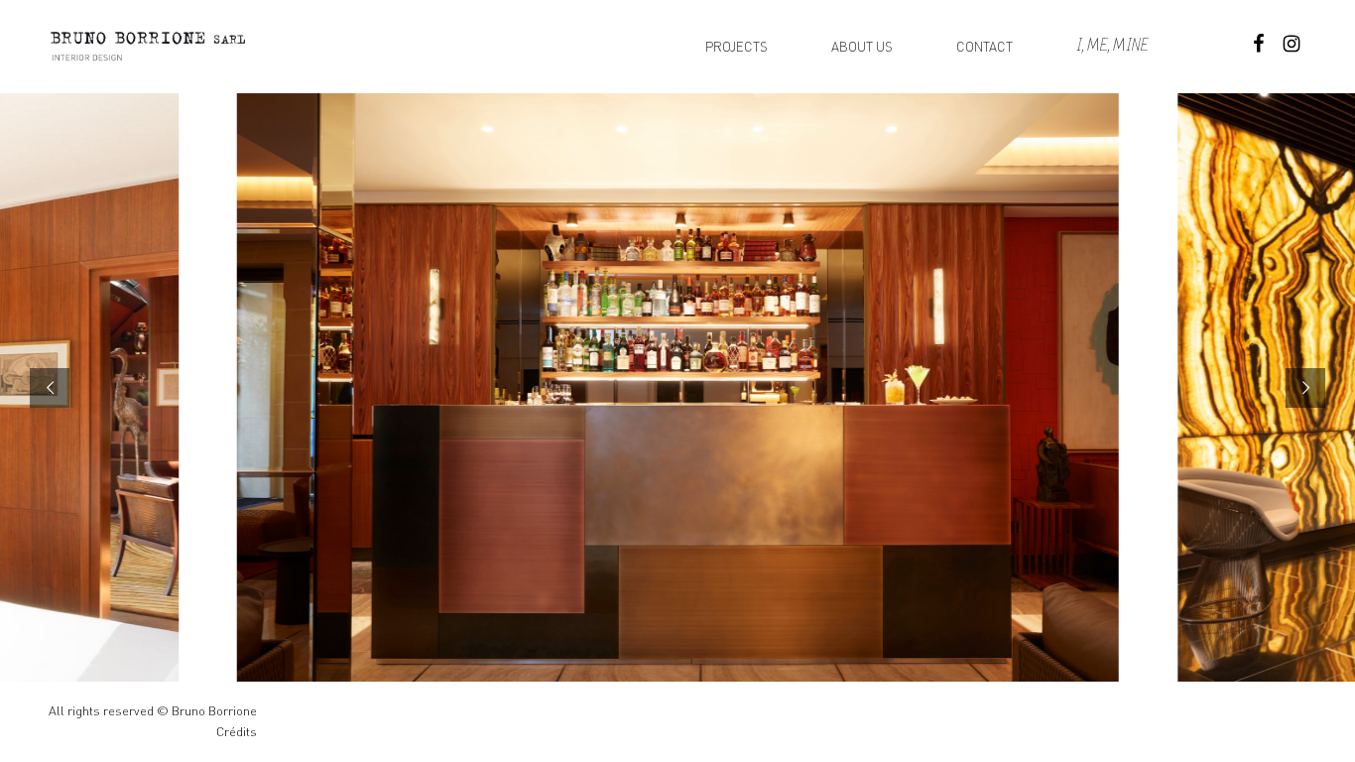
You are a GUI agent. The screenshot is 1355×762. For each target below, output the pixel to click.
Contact (984, 47)
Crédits (236, 731)
